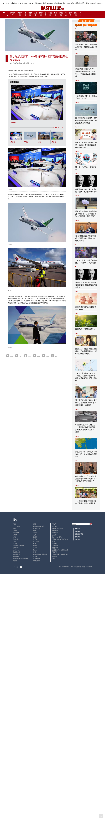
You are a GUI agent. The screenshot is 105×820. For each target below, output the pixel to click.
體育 (73, 3)
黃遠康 (15, 543)
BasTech (99, 3)
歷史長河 (86, 3)
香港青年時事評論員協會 (60, 539)
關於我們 (77, 539)
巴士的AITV (14, 3)
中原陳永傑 (16, 552)
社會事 (30, 14)
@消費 (70, 14)
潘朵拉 (35, 548)
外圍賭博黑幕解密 (38, 526)
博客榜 (75, 14)
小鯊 (34, 535)
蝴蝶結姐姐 (36, 561)
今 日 (78, 25)
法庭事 (35, 14)
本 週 (86, 25)
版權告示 (77, 528)
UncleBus (16, 550)
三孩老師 (55, 545)
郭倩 (34, 530)
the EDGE (31, 3)
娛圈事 (58, 3)
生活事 (92, 3)
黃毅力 (54, 535)
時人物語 (55, 530)
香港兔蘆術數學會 (18, 545)
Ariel (14, 524)
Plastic (68, 3)
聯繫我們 (77, 537)
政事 (25, 14)
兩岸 (66, 14)
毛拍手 (54, 524)
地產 (45, 14)
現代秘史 (55, 526)
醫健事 (55, 14)
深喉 (34, 524)
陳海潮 (54, 556)
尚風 (34, 543)
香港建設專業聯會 (58, 528)
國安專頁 (6, 3)
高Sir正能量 (36, 528)
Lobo (14, 541)
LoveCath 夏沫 (57, 537)
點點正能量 (16, 554)
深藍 (14, 528)
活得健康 (16, 548)
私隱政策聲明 (79, 534)
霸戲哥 (35, 537)
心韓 (63, 3)
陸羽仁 (15, 535)
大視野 (61, 14)
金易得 (54, 543)
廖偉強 (35, 545)
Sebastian (16, 532)
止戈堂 (35, 532)
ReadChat (16, 556)
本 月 (93, 25)
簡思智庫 (55, 548)
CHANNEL (51, 3)
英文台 (38, 3)
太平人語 (36, 541)
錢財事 (41, 14)
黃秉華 (35, 539)
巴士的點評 (16, 526)
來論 (53, 558)
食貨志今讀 (36, 558)
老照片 (35, 552)
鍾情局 (15, 530)
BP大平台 (23, 3)
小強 (14, 537)
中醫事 (50, 14)
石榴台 (43, 3)
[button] (59, 127)
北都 (7, 14)
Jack (53, 541)
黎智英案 (19, 14)
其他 (80, 14)
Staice (35, 550)
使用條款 (77, 531)
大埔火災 (12, 14)
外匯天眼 (55, 532)
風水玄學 (16, 539)
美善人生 (78, 3)
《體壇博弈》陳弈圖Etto (59, 554)
